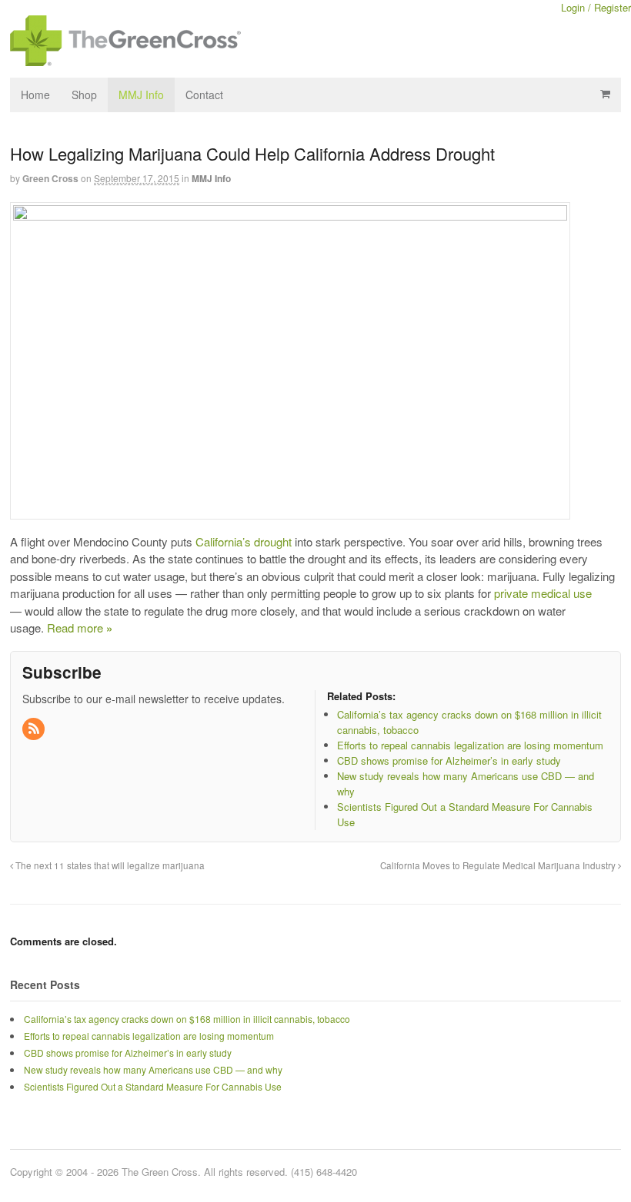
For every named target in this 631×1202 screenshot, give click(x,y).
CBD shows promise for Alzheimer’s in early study (128, 1052)
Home (35, 94)
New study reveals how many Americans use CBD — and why (153, 1069)
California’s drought (243, 541)
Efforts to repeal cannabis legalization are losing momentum (149, 1035)
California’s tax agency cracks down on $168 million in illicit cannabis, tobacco (187, 1018)
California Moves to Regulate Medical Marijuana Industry (499, 865)
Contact (204, 94)
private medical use (543, 593)
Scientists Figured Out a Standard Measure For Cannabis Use (153, 1086)
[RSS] (34, 729)
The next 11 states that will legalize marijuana (109, 865)
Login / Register (596, 7)
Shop (84, 94)
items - (605, 94)
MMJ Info (141, 94)
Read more (79, 627)
